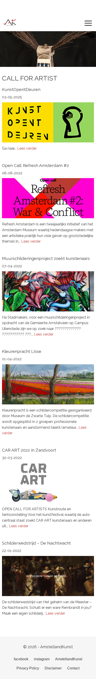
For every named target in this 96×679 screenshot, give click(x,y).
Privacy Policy (28, 668)
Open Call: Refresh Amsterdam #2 (35, 165)
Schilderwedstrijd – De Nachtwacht (36, 543)
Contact (73, 668)
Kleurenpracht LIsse (21, 351)
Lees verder (27, 148)
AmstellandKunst (68, 659)
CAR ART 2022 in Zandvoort (29, 450)
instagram (42, 659)
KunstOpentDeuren (21, 89)
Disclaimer (53, 668)
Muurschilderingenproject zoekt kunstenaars (46, 258)
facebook (21, 659)
